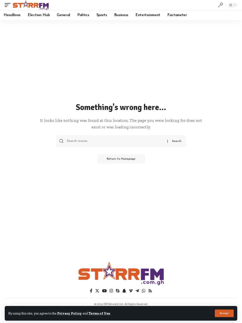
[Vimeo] (131, 291)
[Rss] (150, 291)
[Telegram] (137, 291)
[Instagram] (111, 291)
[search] (220, 5)
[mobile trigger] (9, 5)
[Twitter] (97, 291)
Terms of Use (99, 313)
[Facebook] (91, 291)
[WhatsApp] (144, 291)
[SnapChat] (124, 291)
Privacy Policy (69, 313)
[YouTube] (104, 291)
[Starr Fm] (31, 5)
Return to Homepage (121, 158)
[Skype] (118, 291)
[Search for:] (115, 141)
